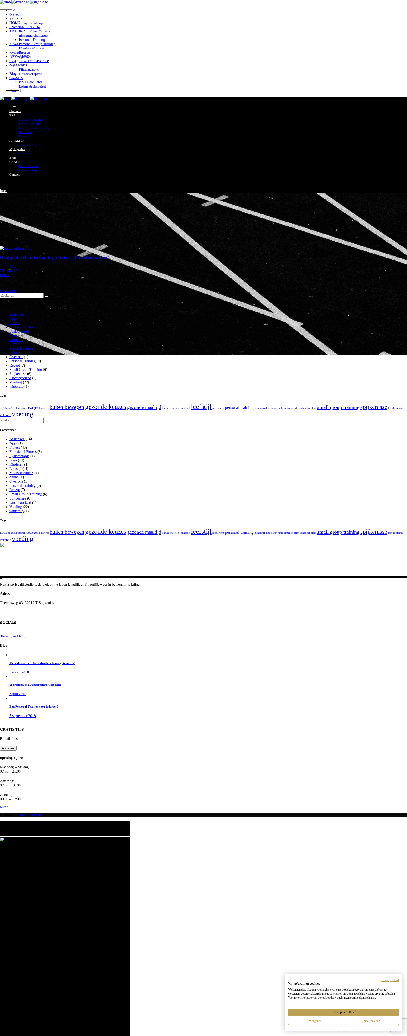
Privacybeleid (390, 980)
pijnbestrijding (262, 408)
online (14, 353)
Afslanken (17, 314)
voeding (22, 414)
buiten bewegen (67, 407)
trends (391, 408)
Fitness (5, 275)
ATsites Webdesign (29, 815)
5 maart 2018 (19, 672)
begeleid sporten (17, 408)
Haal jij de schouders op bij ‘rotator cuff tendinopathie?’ (54, 257)
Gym (13, 336)
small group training (338, 407)
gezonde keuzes (105, 406)
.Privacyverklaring (13, 636)
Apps (13, 319)
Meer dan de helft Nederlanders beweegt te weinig (42, 663)
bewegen (32, 408)
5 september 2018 (22, 716)
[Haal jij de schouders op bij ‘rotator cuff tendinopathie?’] (14, 248)
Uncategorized (20, 378)
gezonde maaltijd (144, 407)
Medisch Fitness (21, 348)
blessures (44, 408)
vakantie (5, 415)
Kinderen (16, 340)
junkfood (185, 408)
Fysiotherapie (19, 331)
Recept (14, 365)
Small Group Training (25, 369)
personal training (239, 407)
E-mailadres (9, 739)
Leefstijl (15, 344)
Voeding (15, 382)
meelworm (218, 408)
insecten (174, 408)
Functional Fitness (23, 327)
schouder (305, 408)
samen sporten (291, 408)
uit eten (400, 408)
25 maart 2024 (10, 271)
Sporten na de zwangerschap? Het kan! (35, 684)
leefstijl (201, 406)
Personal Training (22, 361)
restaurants (277, 408)
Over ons (16, 357)
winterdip (16, 386)
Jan (12, 266)
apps (3, 407)
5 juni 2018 (17, 694)
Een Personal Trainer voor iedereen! (33, 706)
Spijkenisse (17, 374)
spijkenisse (373, 406)
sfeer (313, 408)
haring (165, 408)
